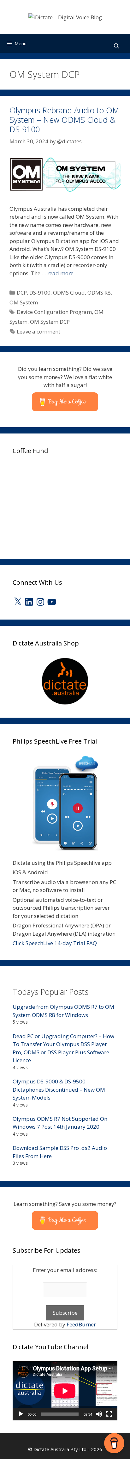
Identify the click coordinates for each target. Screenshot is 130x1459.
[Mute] (99, 1414)
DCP (22, 292)
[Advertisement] (60, 504)
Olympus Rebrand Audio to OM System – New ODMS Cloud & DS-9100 (64, 119)
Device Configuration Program (54, 311)
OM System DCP (50, 321)
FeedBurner (81, 1324)
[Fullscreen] (109, 1414)
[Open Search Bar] (116, 46)
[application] (65, 1390)
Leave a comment (38, 331)
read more (60, 273)
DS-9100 (39, 292)
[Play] (21, 1414)
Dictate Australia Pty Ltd (59, 1449)
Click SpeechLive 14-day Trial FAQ (55, 943)
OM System (23, 302)
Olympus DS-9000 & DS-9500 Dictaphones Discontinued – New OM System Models (59, 1089)
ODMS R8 (99, 292)
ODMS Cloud (69, 292)
